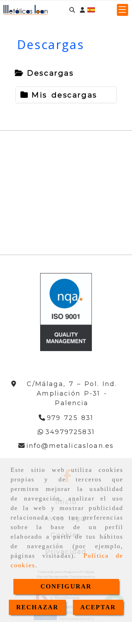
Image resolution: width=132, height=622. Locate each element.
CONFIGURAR (66, 586)
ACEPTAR (98, 607)
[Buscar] (72, 10)
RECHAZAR (37, 607)
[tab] (44, 73)
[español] (91, 9)
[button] (82, 10)
